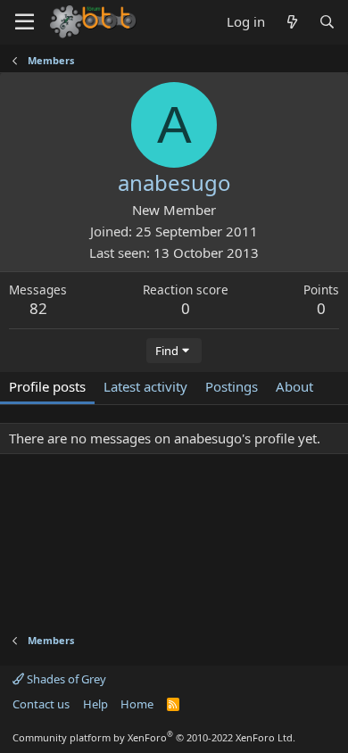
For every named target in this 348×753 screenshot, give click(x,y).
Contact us (41, 704)
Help (95, 704)
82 (38, 308)
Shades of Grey (65, 679)
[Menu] (25, 22)
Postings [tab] (231, 386)
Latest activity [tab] (145, 386)
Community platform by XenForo (153, 737)
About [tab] (294, 386)
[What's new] (291, 21)
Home (136, 704)
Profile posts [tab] (47, 386)
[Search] (327, 21)
